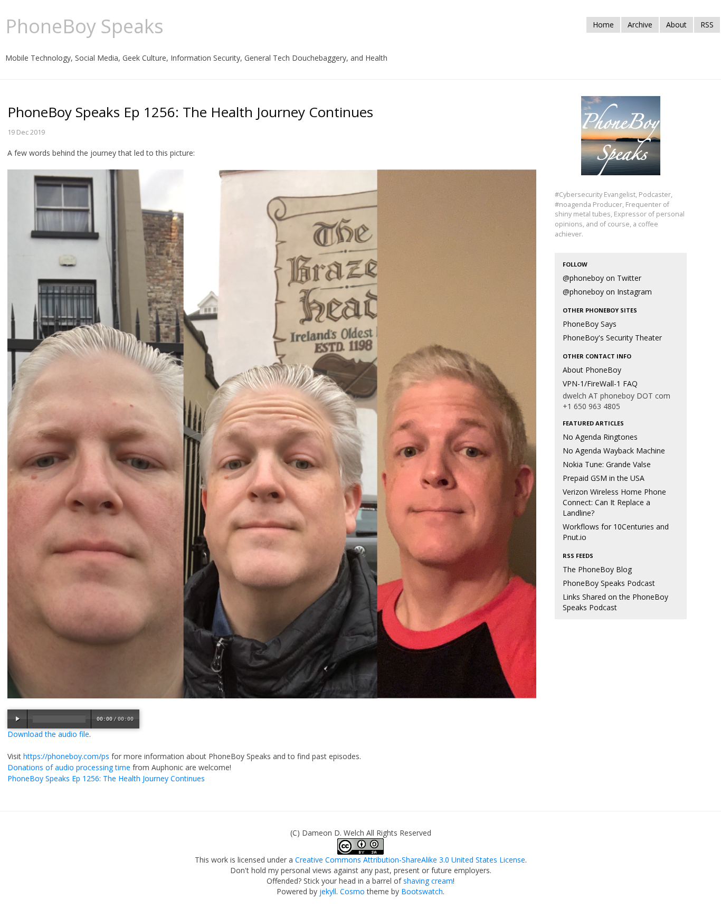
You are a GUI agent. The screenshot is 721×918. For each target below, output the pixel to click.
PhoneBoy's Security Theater (612, 338)
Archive (640, 25)
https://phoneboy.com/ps (66, 756)
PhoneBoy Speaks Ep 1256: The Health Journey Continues (106, 778)
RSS (707, 25)
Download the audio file (48, 734)
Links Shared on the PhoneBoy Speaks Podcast (615, 602)
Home (603, 25)
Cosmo (352, 891)
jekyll (327, 891)
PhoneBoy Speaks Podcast (609, 583)
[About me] (620, 142)
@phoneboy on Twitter (602, 278)
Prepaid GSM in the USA (603, 478)
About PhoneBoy (592, 370)
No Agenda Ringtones (600, 437)
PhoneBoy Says (589, 324)
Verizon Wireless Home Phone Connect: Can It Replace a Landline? (614, 502)
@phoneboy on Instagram (607, 292)
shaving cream (428, 881)
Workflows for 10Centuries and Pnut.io (616, 532)
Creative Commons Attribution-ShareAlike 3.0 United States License (410, 860)
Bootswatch (422, 891)
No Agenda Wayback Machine (614, 451)
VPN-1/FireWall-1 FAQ (600, 383)
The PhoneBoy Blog (597, 569)
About (676, 25)
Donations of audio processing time (68, 767)
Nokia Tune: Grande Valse (607, 464)
